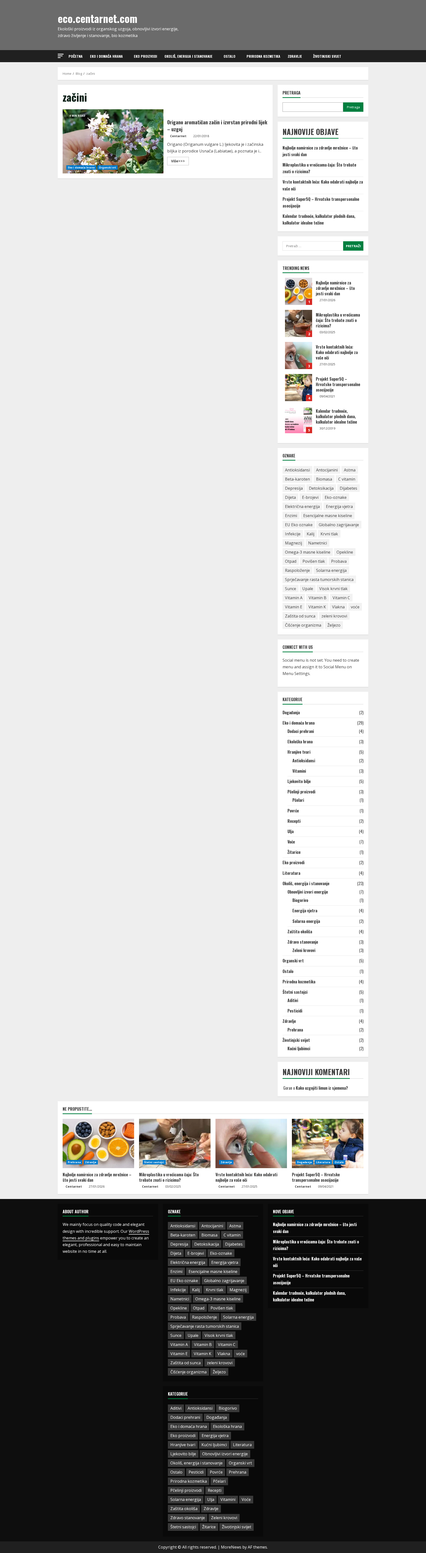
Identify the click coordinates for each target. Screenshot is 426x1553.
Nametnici (317, 543)
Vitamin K (317, 607)
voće (355, 607)
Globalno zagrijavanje (339, 524)
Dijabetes (348, 488)
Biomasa (324, 479)
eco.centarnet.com (97, 18)
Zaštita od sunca (300, 616)
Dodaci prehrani (300, 731)
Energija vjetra (339, 506)
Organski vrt (107, 167)
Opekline (345, 552)
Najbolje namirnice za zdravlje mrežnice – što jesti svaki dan (298, 291)
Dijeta (290, 497)
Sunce (290, 588)
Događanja (291, 712)
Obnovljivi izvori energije (307, 892)
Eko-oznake (336, 497)
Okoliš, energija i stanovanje (188, 56)
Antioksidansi (297, 470)
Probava (339, 561)
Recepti (294, 821)
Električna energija (302, 506)
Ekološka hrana (300, 742)
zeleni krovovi (334, 616)
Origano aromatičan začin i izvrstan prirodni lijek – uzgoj (113, 141)
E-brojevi (310, 497)
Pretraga (292, 93)
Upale (307, 588)
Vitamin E (293, 607)
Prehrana (295, 1030)
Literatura (291, 873)
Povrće (293, 811)
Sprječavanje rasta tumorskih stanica (319, 579)
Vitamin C (341, 597)
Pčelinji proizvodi (301, 792)
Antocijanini (327, 470)
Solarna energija (331, 570)
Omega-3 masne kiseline (307, 552)
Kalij (310, 534)
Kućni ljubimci (298, 1048)
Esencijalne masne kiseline (327, 515)
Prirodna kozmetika (263, 56)
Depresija (294, 488)
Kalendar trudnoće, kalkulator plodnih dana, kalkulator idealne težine (298, 419)
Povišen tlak (313, 561)
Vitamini (299, 771)
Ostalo (229, 56)
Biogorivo (300, 900)
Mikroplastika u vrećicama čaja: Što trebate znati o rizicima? (298, 323)
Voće (291, 842)
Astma (349, 470)
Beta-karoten (297, 479)
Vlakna (338, 607)
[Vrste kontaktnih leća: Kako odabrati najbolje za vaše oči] (251, 1143)
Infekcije (293, 534)
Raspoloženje (297, 570)
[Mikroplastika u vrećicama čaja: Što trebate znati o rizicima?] (175, 1143)
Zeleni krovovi (303, 950)
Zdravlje (295, 56)
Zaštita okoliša (299, 932)
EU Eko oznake (299, 524)
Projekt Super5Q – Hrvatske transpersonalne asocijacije (298, 387)
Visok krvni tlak (333, 588)
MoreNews (231, 1547)
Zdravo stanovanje (302, 942)
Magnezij (293, 543)
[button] (61, 56)
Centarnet (178, 136)
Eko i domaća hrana (106, 56)
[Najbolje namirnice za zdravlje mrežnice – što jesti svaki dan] (98, 1143)
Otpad (290, 561)
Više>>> (180, 161)
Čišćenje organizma (303, 625)
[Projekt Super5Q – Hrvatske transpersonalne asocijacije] (327, 1143)
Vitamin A (293, 597)
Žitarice (294, 852)
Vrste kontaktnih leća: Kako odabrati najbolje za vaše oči (298, 355)
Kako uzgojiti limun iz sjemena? (322, 1088)
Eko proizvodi (145, 56)
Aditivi (292, 1000)
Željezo (333, 625)
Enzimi (291, 515)
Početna (76, 56)
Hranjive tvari (298, 752)
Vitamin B (317, 597)
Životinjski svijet (327, 56)
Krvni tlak (329, 534)
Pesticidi (294, 1011)
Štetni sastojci (295, 992)
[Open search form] (366, 56)
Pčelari (298, 800)
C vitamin (346, 479)
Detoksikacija (321, 488)
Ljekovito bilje (299, 781)
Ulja (290, 831)
